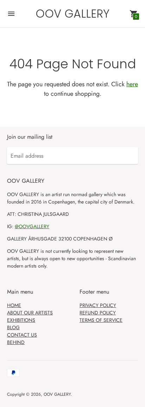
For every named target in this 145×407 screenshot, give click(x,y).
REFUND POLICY (98, 312)
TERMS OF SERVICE (101, 320)
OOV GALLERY (57, 394)
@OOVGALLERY (32, 226)
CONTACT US (22, 334)
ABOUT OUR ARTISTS (30, 312)
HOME (14, 305)
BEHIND (16, 342)
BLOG (13, 327)
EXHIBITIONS (21, 320)
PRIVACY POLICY (98, 305)
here (132, 84)
